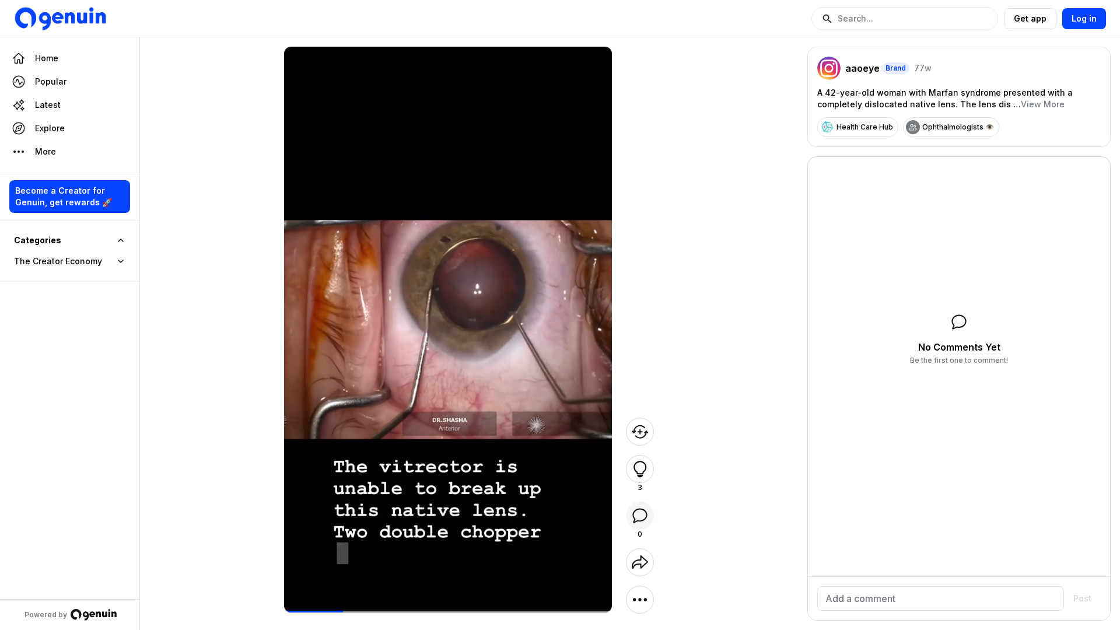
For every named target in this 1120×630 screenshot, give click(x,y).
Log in (1084, 18)
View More (1043, 104)
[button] (904, 18)
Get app (1030, 18)
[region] (448, 611)
